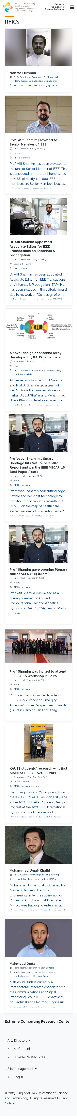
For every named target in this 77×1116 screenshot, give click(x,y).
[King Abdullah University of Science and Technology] (19, 7)
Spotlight (18, 264)
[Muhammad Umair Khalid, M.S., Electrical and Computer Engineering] (38, 845)
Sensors (50, 967)
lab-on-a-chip (38, 370)
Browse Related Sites (29, 1057)
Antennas (36, 786)
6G (22, 85)
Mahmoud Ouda (22, 964)
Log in (18, 1077)
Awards (18, 781)
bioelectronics (21, 976)
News (17, 153)
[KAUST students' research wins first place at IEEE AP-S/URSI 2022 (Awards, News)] (38, 743)
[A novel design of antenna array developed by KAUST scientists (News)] (38, 327)
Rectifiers (43, 976)
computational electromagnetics (31, 879)
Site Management (20, 1069)
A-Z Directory (17, 1040)
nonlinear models (23, 374)
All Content (22, 1049)
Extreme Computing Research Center (54, 7)
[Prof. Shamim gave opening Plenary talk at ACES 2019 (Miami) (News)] (38, 544)
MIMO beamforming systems (41, 85)
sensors (25, 157)
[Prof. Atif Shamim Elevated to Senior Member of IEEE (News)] (38, 114)
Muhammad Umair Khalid (30, 870)
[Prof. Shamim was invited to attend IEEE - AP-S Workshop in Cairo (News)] (38, 646)
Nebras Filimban (23, 73)
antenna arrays (55, 370)
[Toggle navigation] (72, 7)
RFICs (17, 85)
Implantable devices (45, 972)
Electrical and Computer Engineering (39, 874)
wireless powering (23, 972)
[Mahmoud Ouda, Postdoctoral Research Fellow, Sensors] (38, 938)
